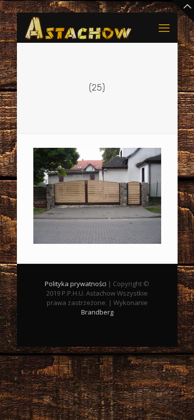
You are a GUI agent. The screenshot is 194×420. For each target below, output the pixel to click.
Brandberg (97, 312)
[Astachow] (78, 27)
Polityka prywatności (75, 283)
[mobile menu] (164, 27)
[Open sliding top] (183, 11)
